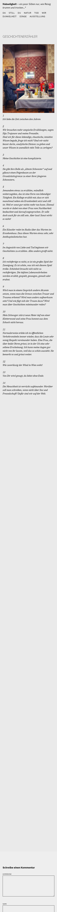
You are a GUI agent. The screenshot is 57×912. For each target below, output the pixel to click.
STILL (12, 12)
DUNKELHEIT (10, 16)
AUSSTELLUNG (37, 16)
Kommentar (7, 873)
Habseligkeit (10, 4)
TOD (36, 12)
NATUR (27, 12)
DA (4, 12)
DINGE (23, 16)
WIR (44, 12)
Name (5, 903)
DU (19, 12)
